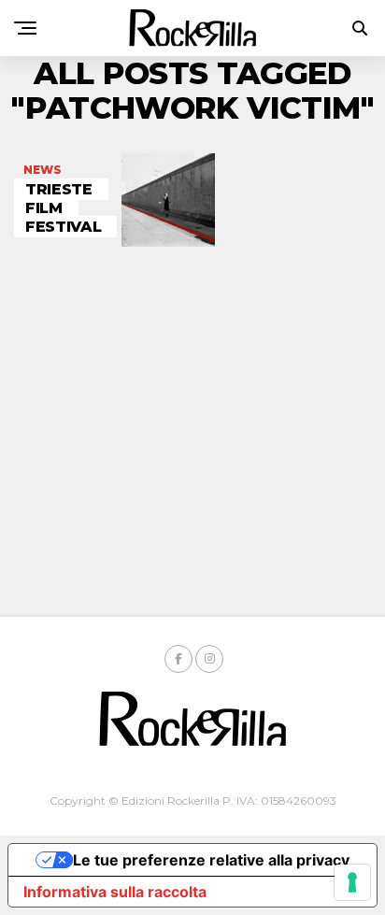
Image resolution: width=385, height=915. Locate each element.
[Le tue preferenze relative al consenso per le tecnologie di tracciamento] (352, 882)
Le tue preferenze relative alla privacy (211, 860)
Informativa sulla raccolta (115, 891)
